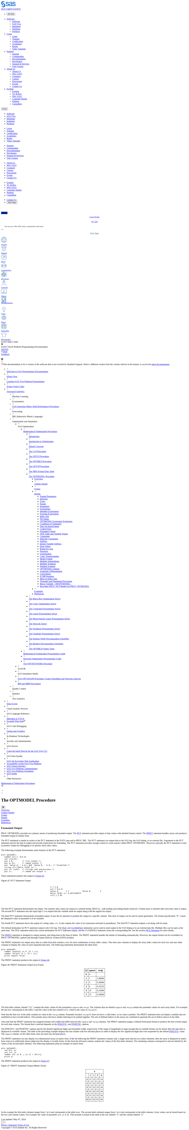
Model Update (46, 559)
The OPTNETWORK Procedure (37, 664)
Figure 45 (40, 876)
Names (43, 504)
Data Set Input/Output (49, 526)
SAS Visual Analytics (16, 766)
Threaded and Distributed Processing (56, 581)
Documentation (19, 59)
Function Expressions (49, 514)
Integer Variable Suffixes (50, 544)
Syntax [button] (4, 815)
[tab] (114, 531)
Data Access (12, 704)
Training (16, 39)
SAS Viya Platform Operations (20, 771)
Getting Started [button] (7, 812)
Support (10, 51)
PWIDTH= (77, 1024)
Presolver (44, 551)
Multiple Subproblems (49, 561)
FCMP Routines (47, 576)
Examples (38, 591)
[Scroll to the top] (3, 1122)
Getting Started (40, 484)
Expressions (45, 509)
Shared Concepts (36, 446)
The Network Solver (38, 624)
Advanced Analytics (15, 391)
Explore (10, 89)
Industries (16, 26)
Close (4, 109)
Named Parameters (48, 496)
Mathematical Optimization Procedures (40, 431)
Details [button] (4, 817)
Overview (38, 479)
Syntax (37, 489)
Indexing (44, 499)
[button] (2, 344)
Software (11, 19)
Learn (9, 34)
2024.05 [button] (4, 349)
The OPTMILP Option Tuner (42, 649)
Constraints (45, 536)
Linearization (45, 554)
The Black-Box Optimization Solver (44, 599)
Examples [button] (5, 820)
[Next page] (2, 793)
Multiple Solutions (48, 564)
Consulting (17, 104)
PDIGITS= (62, 1024)
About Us (11, 69)
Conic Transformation (49, 556)
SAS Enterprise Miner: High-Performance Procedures (35, 406)
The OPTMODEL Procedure (41, 476)
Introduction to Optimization (41, 441)
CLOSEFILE (77, 928)
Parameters (44, 506)
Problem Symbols (47, 566)
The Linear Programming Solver (43, 614)
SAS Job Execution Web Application (23, 761)
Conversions (45, 574)
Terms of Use (23, 1125)
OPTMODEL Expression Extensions (56, 521)
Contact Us (17, 86)
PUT (79, 833)
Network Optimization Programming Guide (42, 659)
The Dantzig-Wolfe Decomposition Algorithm (49, 639)
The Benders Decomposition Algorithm (46, 644)
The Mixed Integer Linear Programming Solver (49, 619)
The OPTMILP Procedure (40, 461)
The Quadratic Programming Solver (44, 634)
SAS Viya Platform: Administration (22, 768)
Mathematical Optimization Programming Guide (44, 654)
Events (15, 84)
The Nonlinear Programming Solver (44, 629)
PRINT (149, 833)
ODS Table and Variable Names (54, 534)
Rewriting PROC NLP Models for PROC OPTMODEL (64, 586)
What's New (12, 376)
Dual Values (45, 546)
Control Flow (46, 529)
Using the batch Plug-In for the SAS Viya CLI (27, 751)
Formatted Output (47, 531)
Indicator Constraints (49, 539)
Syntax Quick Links (15, 386)
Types (42, 501)
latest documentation (160, 364)
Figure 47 (45, 1061)
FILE (64, 928)
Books (15, 46)
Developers (17, 61)
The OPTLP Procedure (39, 456)
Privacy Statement (9, 1125)
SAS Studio (12, 773)
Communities (18, 56)
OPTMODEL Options (49, 569)
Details (37, 494)
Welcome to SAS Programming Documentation (27, 371)
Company (16, 76)
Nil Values (44, 519)
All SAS (11, 14)
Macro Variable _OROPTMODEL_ (56, 584)
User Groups (17, 66)
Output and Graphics (16, 731)
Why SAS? (17, 74)
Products (16, 31)
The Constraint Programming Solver (44, 609)
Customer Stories (19, 99)
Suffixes (43, 541)
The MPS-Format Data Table (41, 471)
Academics (17, 44)
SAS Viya (16, 24)
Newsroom (17, 81)
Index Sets (44, 516)
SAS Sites (12, 202)
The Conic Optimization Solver (42, 604)
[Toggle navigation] (3, 807)
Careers (15, 79)
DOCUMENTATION (11, 9)
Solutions (16, 29)
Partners (15, 101)
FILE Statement (153, 930)
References (39, 594)
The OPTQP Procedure (39, 466)
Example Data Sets (15, 721)
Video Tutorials (19, 49)
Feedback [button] (5, 354)
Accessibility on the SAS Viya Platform (24, 763)
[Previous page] (2, 791)
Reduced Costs (46, 549)
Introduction (34, 436)
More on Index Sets (48, 579)
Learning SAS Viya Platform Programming (25, 381)
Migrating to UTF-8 (15, 718)
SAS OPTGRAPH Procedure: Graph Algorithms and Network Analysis (49, 679)
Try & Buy (17, 94)
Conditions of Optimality (51, 524)
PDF (5, 352)
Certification (17, 41)
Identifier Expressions (49, 511)
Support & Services (20, 64)
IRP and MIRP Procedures (29, 684)
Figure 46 (45, 960)
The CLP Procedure (37, 451)
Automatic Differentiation (51, 571)
